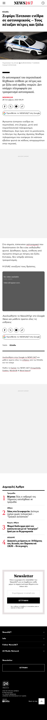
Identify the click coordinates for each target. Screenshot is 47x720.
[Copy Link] (22, 106)
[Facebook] (4, 106)
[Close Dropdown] (44, 632)
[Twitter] (10, 106)
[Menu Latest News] (43, 3)
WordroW (13, 371)
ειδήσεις (6, 322)
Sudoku (5, 371)
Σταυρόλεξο (35, 368)
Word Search (25, 371)
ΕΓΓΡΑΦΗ (24, 668)
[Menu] (4, 3)
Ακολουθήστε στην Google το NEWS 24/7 (19, 357)
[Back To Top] (42, 701)
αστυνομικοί (32, 244)
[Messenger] (16, 106)
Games (13, 368)
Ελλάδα (5, 12)
